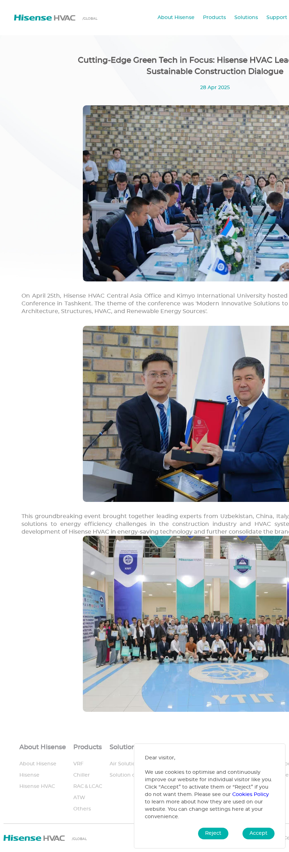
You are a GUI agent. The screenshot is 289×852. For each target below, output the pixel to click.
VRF (78, 763)
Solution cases (128, 775)
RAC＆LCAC (87, 786)
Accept (259, 833)
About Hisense (176, 17)
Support (276, 17)
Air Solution (124, 763)
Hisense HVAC (37, 786)
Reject (213, 833)
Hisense (29, 775)
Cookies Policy (250, 794)
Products (214, 17)
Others (82, 809)
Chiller (81, 775)
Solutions (246, 17)
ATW (79, 797)
